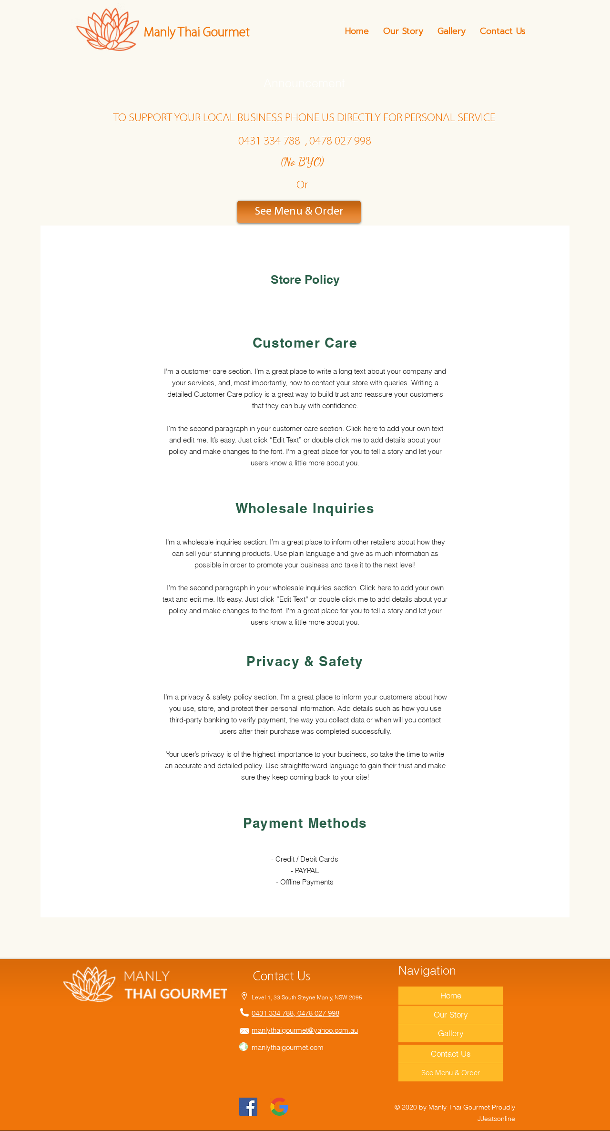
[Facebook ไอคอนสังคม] (248, 1107)
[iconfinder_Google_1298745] (279, 1107)
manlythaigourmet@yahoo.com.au (305, 1030)
